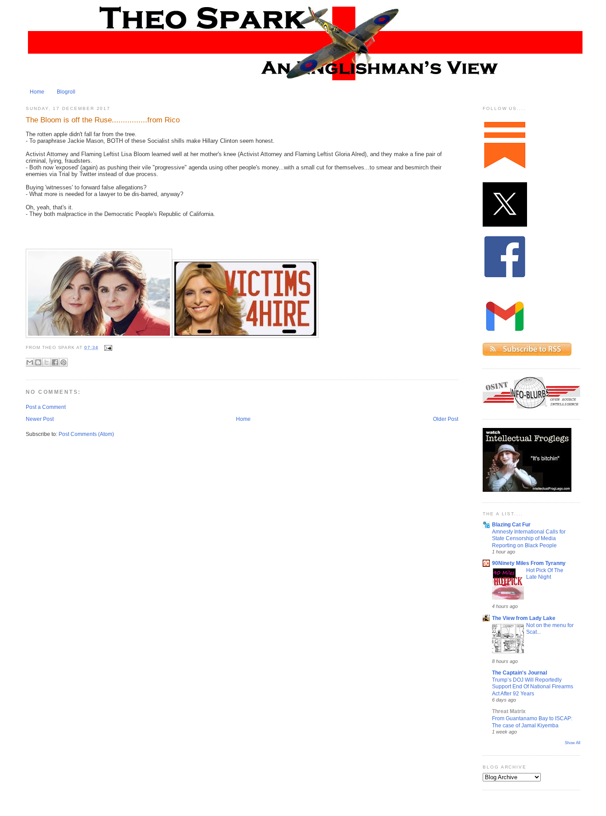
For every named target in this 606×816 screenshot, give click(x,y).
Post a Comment (46, 407)
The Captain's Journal (519, 673)
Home (37, 92)
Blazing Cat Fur (511, 525)
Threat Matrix (509, 711)
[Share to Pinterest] (63, 362)
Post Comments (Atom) (86, 434)
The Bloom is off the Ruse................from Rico (103, 119)
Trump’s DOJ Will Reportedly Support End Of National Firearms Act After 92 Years (532, 686)
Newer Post (40, 419)
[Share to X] (46, 362)
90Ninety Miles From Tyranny (529, 563)
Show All (572, 743)
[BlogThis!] (38, 362)
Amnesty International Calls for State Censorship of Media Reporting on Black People (529, 538)
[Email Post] (107, 347)
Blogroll (66, 92)
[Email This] (29, 362)
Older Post (445, 419)
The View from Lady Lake (523, 618)
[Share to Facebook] (55, 362)
